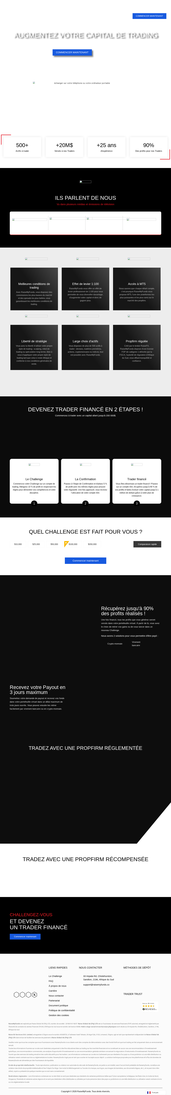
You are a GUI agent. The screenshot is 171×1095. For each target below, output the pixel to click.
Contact (125, 10)
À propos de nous (40, 13)
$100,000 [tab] (73, 544)
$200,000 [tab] (92, 544)
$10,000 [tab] (18, 544)
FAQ (25, 13)
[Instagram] (22, 994)
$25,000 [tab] (36, 544)
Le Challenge (12, 13)
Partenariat (59, 13)
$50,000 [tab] (54, 544)
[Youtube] (28, 994)
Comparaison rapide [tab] (147, 544)
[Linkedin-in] (16, 994)
